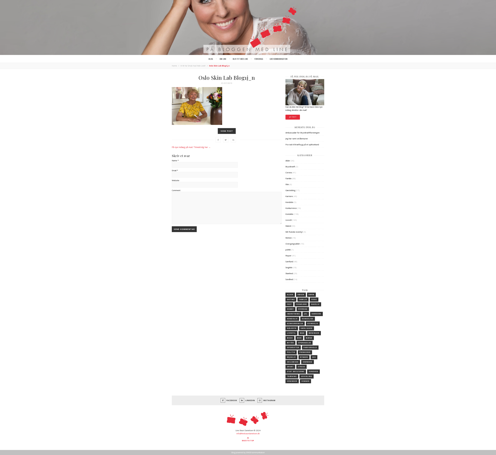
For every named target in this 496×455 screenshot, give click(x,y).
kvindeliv (312, 323)
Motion (288, 237)
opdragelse (304, 343)
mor (299, 338)
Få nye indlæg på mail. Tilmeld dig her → (191, 147)
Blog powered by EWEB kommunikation (248, 452)
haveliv (315, 304)
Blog (211, 58)
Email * (175, 170)
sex (314, 357)
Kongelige (307, 319)
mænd (309, 338)
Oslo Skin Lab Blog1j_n (227, 77)
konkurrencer (295, 323)
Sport (290, 367)
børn (311, 294)
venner (305, 381)
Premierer (305, 352)
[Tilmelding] (304, 92)
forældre (301, 304)
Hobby (290, 309)
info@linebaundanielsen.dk (248, 433)
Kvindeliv (289, 214)
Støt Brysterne (295, 371)
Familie (288, 178)
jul (305, 314)
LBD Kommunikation (279, 58)
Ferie (314, 299)
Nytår (290, 343)
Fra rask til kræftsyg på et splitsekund (302, 144)
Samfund (289, 261)
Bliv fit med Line (240, 58)
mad (302, 333)
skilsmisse (293, 362)
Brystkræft (290, 166)
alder (290, 294)
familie (303, 299)
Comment (176, 190)
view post (227, 131)
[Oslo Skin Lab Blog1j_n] (227, 106)
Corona (288, 172)
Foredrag (258, 58)
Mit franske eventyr (294, 232)
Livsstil (288, 220)
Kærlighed (306, 328)
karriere (316, 314)
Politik (291, 352)
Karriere (289, 196)
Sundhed (289, 279)
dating (291, 299)
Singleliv (288, 267)
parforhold (310, 347)
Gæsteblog (290, 190)
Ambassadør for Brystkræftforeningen (302, 132)
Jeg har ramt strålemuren (296, 138)
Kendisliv (289, 202)
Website (175, 180)
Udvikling (306, 376)
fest (289, 304)
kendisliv (292, 319)
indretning (293, 314)
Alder (287, 160)
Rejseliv (291, 357)
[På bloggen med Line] (248, 28)
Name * (175, 160)
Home (174, 66)
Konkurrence (291, 208)
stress (301, 367)
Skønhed (289, 273)
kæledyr (291, 328)
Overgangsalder (292, 243)
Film (287, 184)
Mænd (288, 226)
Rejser (288, 255)
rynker (304, 357)
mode (290, 338)
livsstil (291, 333)
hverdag (302, 309)
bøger (301, 294)
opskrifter (293, 347)
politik (288, 249)
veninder (292, 381)
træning (292, 376)
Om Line (223, 58)
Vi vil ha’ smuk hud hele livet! (193, 66)
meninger (314, 333)
